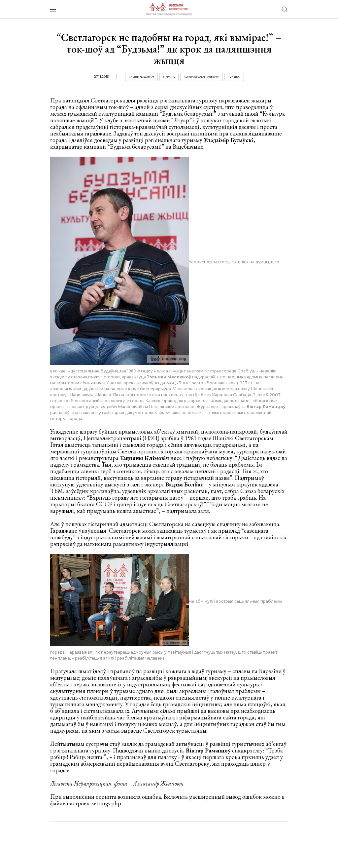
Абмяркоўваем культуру (201, 76)
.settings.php (106, 803)
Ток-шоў (234, 76)
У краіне (169, 76)
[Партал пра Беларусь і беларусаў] (169, 9)
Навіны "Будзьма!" (141, 76)
